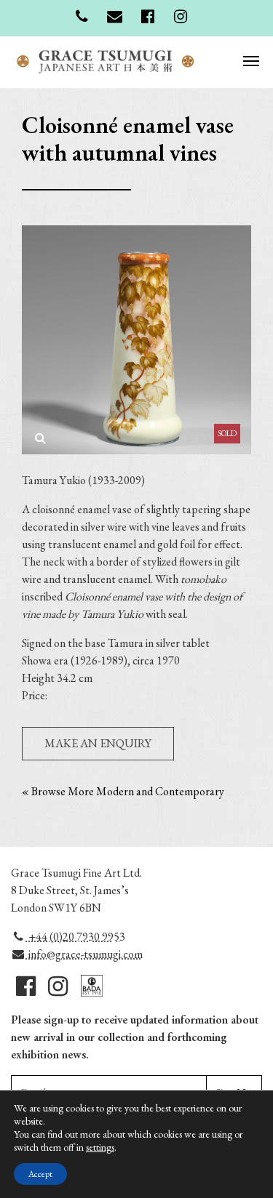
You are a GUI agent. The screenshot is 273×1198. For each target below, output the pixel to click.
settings (100, 1147)
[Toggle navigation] (251, 59)
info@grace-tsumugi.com (84, 954)
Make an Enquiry (97, 743)
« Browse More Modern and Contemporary (123, 791)
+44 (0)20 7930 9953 (75, 936)
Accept (40, 1174)
